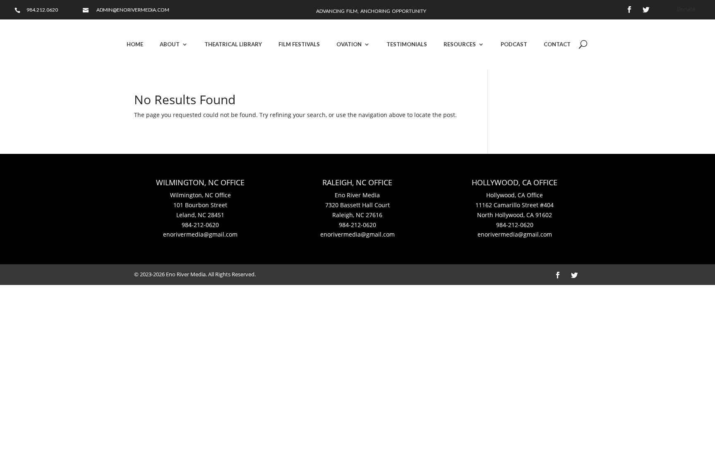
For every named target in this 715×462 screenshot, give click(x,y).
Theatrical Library (233, 44)
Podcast (514, 44)
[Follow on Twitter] (646, 9)
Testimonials (406, 44)
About (170, 44)
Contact (557, 44)
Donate (686, 9)
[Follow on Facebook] (629, 9)
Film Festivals (299, 44)
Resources (460, 44)
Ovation (349, 44)
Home (135, 44)
